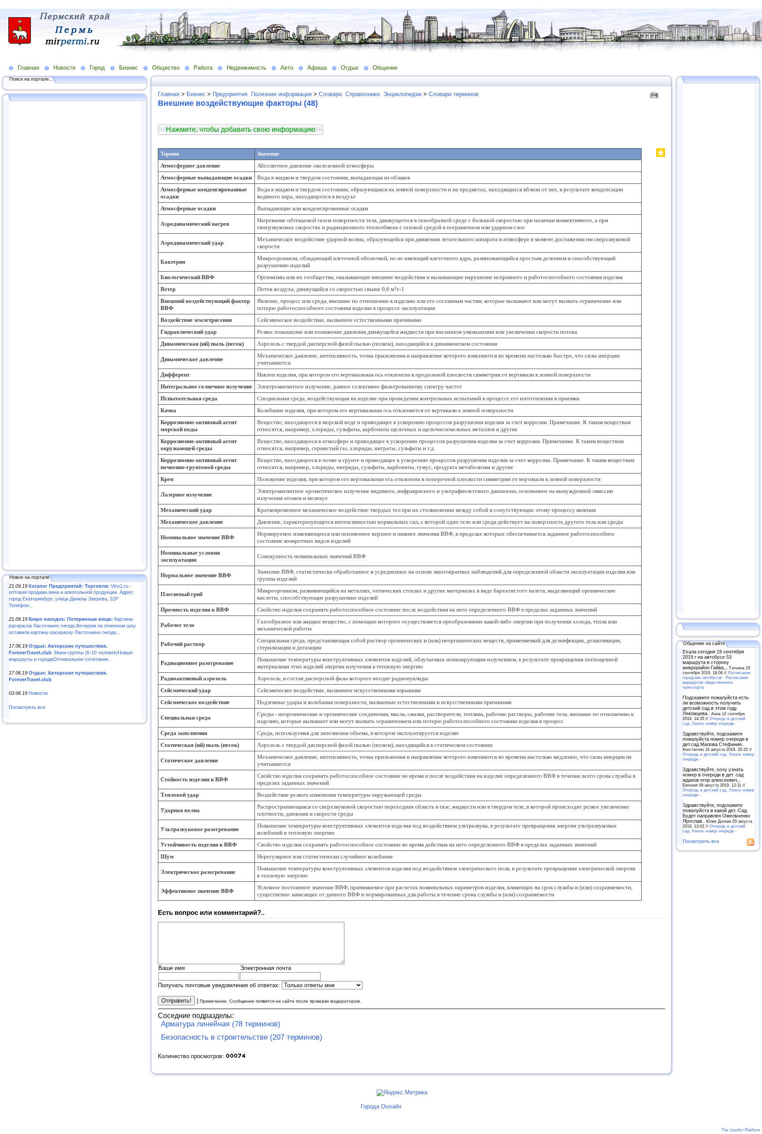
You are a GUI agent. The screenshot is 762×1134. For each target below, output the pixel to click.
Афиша (317, 67)
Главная (28, 67)
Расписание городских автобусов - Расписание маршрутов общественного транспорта (717, 680)
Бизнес (128, 67)
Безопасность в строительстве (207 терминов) (241, 1037)
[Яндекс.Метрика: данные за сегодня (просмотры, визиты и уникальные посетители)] (402, 1092)
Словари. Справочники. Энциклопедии (370, 94)
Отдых (350, 67)
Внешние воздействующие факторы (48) (238, 103)
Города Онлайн (381, 1106)
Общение (385, 67)
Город (97, 67)
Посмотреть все (27, 707)
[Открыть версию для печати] (655, 94)
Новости (64, 67)
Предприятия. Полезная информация (262, 94)
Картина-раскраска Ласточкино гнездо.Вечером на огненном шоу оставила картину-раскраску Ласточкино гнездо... (72, 625)
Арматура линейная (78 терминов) (220, 1024)
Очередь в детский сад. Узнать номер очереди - (714, 721)
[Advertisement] (75, 333)
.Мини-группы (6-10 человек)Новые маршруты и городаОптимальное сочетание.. (71, 652)
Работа (203, 67)
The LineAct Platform (740, 1130)
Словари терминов (453, 94)
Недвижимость (246, 67)
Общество (165, 67)
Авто (286, 67)
